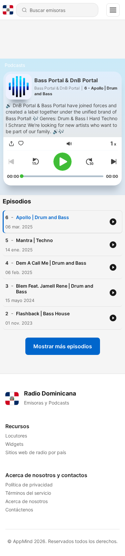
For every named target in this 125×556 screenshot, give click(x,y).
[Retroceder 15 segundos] (35, 161)
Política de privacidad (29, 484)
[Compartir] (12, 143)
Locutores (16, 435)
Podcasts (15, 65)
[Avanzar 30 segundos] (89, 161)
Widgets (14, 444)
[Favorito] (21, 143)
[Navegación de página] (113, 10)
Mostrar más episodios (62, 346)
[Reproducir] (62, 161)
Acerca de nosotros (26, 501)
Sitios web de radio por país (35, 452)
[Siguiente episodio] (112, 161)
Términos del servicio (28, 493)
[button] (69, 143)
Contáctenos (19, 509)
